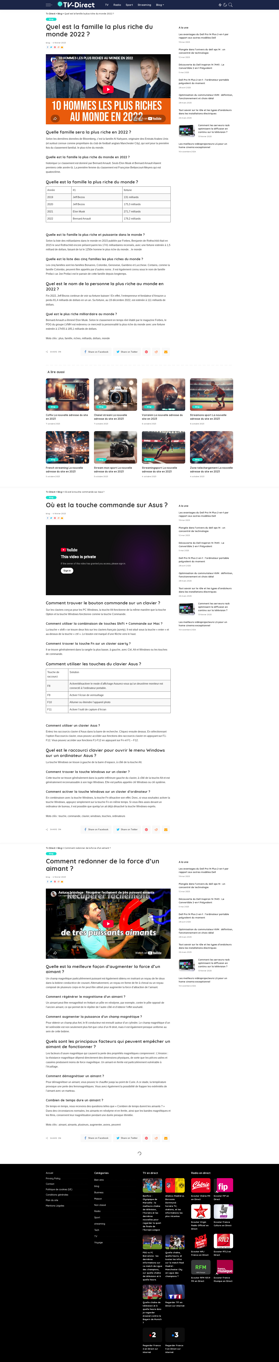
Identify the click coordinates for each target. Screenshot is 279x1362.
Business (98, 1353)
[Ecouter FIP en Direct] (223, 1347)
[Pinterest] (55, 47)
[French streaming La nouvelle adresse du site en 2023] (67, 447)
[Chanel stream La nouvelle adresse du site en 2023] (115, 394)
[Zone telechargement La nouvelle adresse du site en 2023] (211, 447)
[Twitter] (51, 47)
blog (51, 19)
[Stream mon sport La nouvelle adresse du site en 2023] (115, 447)
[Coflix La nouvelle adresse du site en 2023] (67, 394)
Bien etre (99, 1341)
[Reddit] (58, 47)
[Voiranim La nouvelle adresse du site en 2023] (163, 394)
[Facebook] (47, 47)
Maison (98, 1360)
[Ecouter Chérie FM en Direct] (201, 1347)
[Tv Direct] (78, 5)
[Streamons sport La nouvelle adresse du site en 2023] (211, 394)
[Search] (230, 5)
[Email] (62, 47)
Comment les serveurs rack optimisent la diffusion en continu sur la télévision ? (214, 129)
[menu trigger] (51, 5)
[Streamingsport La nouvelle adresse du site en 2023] (163, 447)
